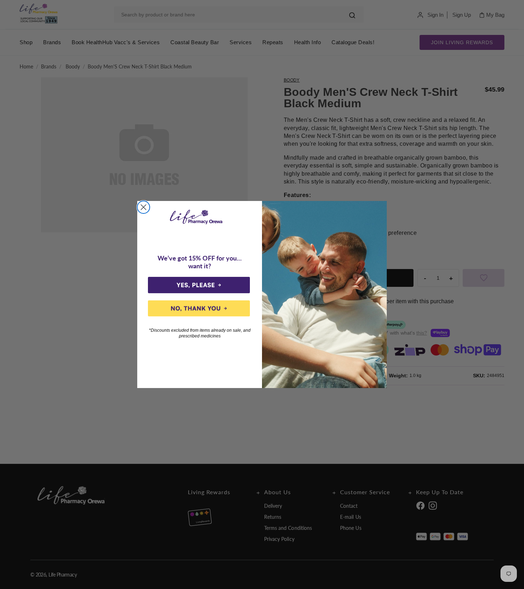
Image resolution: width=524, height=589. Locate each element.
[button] (199, 285)
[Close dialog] (143, 207)
